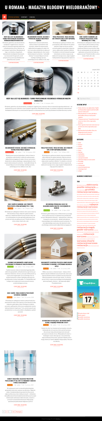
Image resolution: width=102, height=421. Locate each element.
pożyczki (80, 163)
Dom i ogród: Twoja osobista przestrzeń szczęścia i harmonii (20, 294)
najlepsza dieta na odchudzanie (89, 198)
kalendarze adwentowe (83, 196)
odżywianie (81, 156)
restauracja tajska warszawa (88, 232)
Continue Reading (13, 62)
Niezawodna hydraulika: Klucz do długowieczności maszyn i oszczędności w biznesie (56, 206)
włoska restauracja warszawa (93, 245)
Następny (19, 412)
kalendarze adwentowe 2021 (93, 196)
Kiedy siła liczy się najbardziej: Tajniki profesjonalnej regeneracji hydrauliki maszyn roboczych (13, 38)
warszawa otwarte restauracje (85, 241)
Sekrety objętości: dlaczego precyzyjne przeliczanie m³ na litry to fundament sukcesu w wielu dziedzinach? (20, 381)
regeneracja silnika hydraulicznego (89, 225)
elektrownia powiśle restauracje (87, 185)
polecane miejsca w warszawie (86, 159)
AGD (79, 143)
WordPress (58, 418)
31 (78, 89)
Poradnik (46, 152)
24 (78, 86)
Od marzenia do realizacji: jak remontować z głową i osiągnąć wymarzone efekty (56, 321)
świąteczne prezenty (81, 247)
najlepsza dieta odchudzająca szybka (91, 200)
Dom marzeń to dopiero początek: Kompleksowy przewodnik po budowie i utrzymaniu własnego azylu (56, 264)
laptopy (80, 152)
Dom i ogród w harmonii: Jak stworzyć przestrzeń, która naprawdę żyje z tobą (88, 38)
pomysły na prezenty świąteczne (90, 213)
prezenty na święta (86, 219)
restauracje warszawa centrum (92, 236)
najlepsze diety (86, 204)
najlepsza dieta (80, 198)
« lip (78, 92)
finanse (80, 144)
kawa (79, 150)
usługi (80, 171)
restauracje (81, 165)
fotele (80, 146)
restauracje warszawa (85, 235)
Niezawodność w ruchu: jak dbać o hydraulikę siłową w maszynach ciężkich (38, 38)
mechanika (47, 210)
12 (13, 412)
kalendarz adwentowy (87, 194)
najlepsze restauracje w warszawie (83, 209)
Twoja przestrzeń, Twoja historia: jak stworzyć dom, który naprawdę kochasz (63, 38)
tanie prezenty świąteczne (82, 238)
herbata (80, 148)
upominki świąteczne (91, 238)
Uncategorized (28, 103)
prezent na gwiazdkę (90, 217)
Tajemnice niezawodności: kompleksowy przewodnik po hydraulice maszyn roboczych (20, 263)
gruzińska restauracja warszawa (87, 190)
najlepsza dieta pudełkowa (90, 202)
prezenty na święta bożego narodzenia (86, 221)
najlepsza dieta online (81, 202)
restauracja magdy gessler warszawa (86, 228)
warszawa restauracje (87, 244)
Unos (49, 418)
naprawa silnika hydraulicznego (88, 211)
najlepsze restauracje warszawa (87, 205)
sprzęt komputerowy (84, 167)
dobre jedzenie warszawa (81, 185)
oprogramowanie (83, 158)
